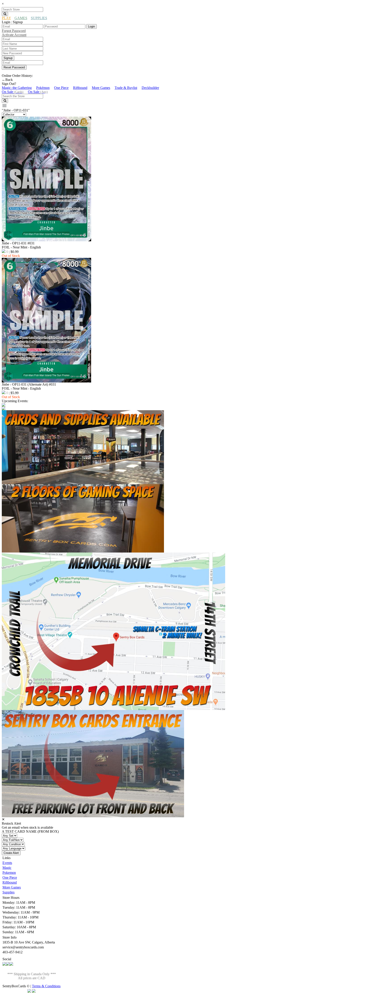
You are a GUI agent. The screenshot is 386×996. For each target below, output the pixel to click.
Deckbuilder (150, 88)
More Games (101, 88)
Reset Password (14, 67)
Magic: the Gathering (17, 88)
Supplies (8, 892)
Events (7, 863)
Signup (8, 58)
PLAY (6, 18)
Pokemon (9, 872)
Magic (6, 868)
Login (91, 26)
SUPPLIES (39, 18)
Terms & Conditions (46, 986)
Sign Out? (9, 84)
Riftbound (80, 88)
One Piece (61, 88)
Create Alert (11, 853)
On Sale (12, 92)
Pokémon (43, 88)
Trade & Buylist (126, 88)
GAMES (21, 18)
